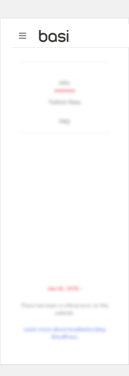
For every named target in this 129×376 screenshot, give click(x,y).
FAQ (64, 121)
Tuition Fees (64, 102)
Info (64, 82)
